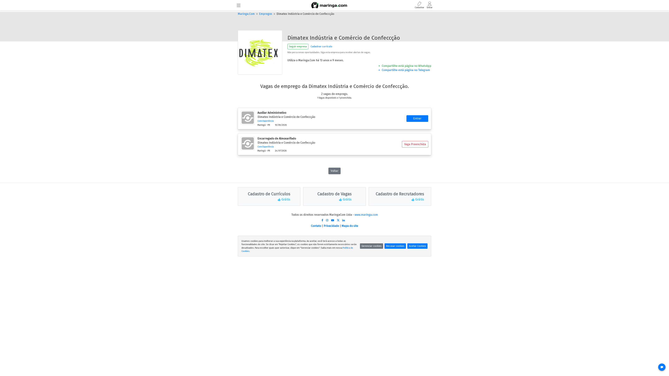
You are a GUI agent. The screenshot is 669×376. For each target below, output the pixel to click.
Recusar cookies (395, 246)
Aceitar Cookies (417, 246)
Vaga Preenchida (415, 144)
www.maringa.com (366, 214)
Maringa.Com (246, 13)
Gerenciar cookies (372, 246)
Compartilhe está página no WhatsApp (406, 66)
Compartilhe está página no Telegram (406, 70)
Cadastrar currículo (321, 46)
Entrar (417, 118)
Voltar (334, 171)
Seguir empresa (298, 46)
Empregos (265, 13)
